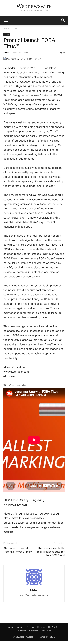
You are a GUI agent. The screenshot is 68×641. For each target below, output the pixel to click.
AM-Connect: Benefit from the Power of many (17, 550)
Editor (6, 52)
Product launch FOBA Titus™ (29, 43)
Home (6, 28)
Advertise (33, 630)
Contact (30, 627)
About (11, 627)
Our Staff (52, 627)
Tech (15, 28)
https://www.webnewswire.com (34, 595)
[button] (6, 20)
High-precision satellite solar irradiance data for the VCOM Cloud (51, 552)
